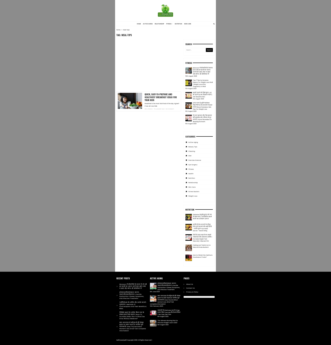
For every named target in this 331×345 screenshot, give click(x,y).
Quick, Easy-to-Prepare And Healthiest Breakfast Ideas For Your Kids (161, 97)
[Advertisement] (148, 65)
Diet (146, 109)
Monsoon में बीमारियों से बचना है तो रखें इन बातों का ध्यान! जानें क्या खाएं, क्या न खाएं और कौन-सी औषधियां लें (133, 286)
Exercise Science (194, 160)
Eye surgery (192, 165)
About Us (189, 284)
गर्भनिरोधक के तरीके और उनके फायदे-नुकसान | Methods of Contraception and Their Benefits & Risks (133, 305)
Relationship (159, 24)
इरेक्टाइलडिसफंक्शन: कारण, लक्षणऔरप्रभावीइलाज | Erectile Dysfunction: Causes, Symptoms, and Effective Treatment (131, 295)
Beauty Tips (192, 147)
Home (139, 24)
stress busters (193, 192)
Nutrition (178, 24)
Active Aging (148, 24)
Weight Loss (192, 196)
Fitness (168, 24)
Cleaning (191, 151)
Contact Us (190, 288)
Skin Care (187, 24)
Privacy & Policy (192, 292)
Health (190, 174)
